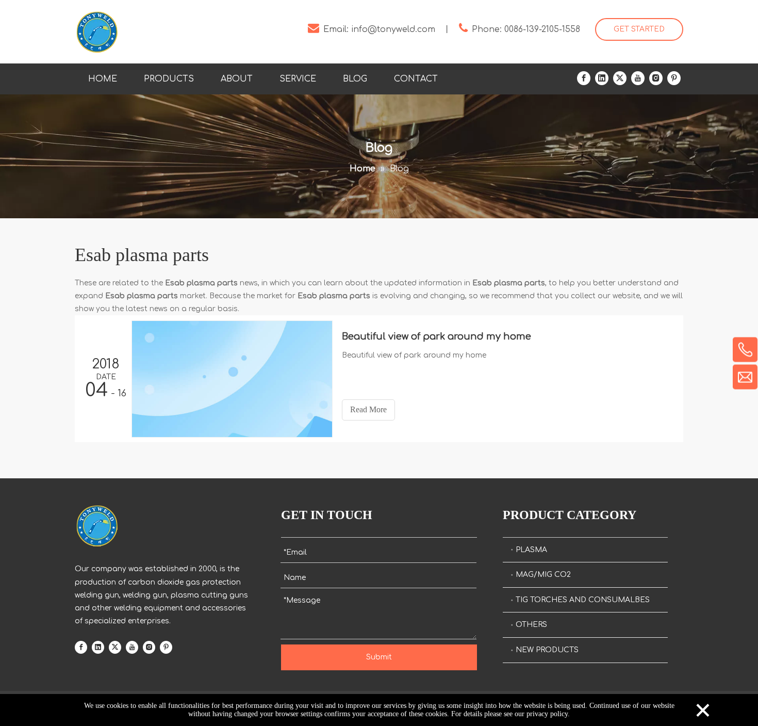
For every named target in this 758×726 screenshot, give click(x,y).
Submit (379, 657)
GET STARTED (639, 29)
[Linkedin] (601, 78)
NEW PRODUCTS (547, 650)
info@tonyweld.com (393, 29)
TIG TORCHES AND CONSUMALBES (583, 600)
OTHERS (531, 624)
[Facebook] (583, 78)
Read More (368, 409)
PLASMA (531, 550)
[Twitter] (620, 78)
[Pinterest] (674, 78)
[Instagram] (656, 78)
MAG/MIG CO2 (543, 574)
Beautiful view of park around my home (436, 336)
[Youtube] (638, 78)
